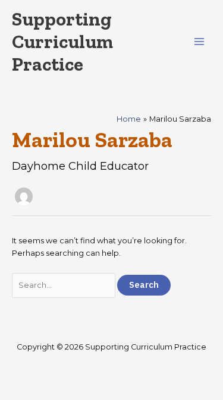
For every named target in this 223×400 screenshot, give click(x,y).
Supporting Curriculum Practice (62, 42)
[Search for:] (64, 285)
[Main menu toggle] (199, 41)
